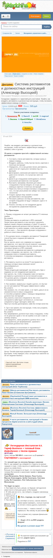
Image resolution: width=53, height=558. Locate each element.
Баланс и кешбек (18, 76)
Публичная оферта (30, 552)
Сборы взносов (9, 76)
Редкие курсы (16, 73)
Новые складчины (38, 73)
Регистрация (35, 16)
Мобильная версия (8, 546)
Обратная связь (7, 549)
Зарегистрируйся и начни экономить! (28, 548)
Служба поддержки (13, 22)
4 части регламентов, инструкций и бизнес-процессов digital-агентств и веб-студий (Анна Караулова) (25, 422)
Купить (28, 128)
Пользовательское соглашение (12, 552)
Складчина (6, 556)
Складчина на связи (27, 73)
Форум (3, 16)
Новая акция (8, 73)
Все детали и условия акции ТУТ (31, 526)
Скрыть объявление (50, 495)
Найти (47, 27)
